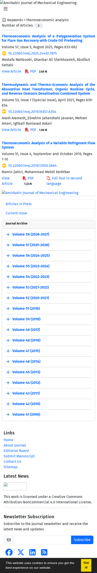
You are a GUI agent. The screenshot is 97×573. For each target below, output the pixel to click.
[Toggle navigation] (47, 9)
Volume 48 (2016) (26, 340)
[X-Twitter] (20, 554)
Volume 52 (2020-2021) (30, 298)
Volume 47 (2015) (26, 351)
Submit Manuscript (19, 456)
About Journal (15, 445)
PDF (38, 71)
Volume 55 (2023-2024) (30, 266)
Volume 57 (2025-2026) (30, 245)
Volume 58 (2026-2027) (30, 234)
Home (8, 440)
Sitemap (11, 467)
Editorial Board (16, 451)
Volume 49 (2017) (26, 330)
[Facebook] (9, 554)
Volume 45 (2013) (26, 372)
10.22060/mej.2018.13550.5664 (32, 165)
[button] (52, 568)
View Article (11, 71)
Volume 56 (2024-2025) (31, 255)
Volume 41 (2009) (26, 414)
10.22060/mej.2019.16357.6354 (32, 112)
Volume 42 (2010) (26, 404)
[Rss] (44, 554)
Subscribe (82, 540)
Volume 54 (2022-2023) (30, 277)
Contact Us (12, 461)
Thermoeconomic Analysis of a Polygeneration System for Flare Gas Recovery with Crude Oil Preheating (48, 38)
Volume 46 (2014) (26, 361)
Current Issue (16, 213)
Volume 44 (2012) (26, 382)
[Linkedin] (32, 554)
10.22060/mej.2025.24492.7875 (32, 53)
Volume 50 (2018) (26, 319)
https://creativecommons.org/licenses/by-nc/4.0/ (46, 507)
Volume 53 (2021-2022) (30, 287)
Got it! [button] (86, 565)
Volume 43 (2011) (26, 393)
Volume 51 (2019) (26, 308)
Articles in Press (19, 204)
